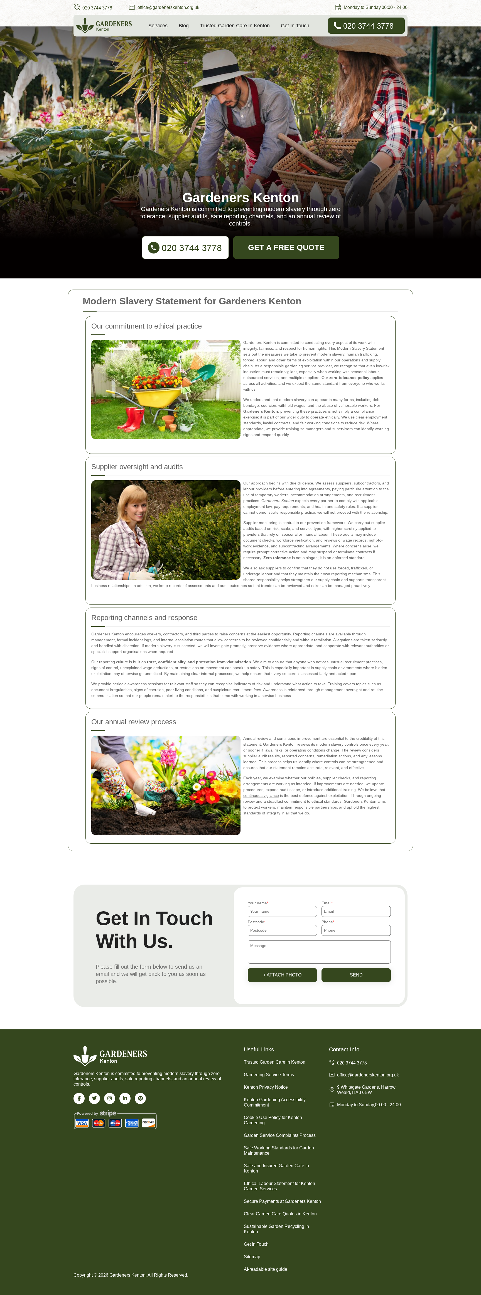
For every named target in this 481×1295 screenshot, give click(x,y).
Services (158, 25)
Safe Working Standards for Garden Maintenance (279, 1150)
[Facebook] (79, 1098)
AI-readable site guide (265, 1269)
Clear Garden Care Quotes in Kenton (280, 1213)
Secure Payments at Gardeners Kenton (282, 1201)
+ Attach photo (282, 975)
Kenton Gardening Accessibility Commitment (275, 1102)
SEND (356, 975)
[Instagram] (109, 1098)
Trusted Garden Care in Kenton (235, 25)
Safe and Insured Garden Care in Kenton (276, 1168)
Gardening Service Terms (269, 1074)
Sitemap (252, 1256)
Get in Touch (295, 25)
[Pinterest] (140, 1098)
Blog (184, 25)
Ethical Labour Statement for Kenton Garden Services (279, 1186)
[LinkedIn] (125, 1098)
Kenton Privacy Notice (266, 1087)
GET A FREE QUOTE (286, 247)
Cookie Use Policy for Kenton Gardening (273, 1120)
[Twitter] (94, 1098)
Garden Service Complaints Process (280, 1135)
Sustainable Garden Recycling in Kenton (276, 1229)
